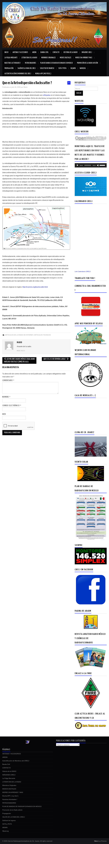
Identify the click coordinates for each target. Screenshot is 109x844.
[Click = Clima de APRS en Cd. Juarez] (91, 336)
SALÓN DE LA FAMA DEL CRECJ (27, 68)
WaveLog (83, 68)
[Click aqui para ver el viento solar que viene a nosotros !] (90, 473)
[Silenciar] (98, 165)
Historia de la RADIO (70, 52)
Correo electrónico (11, 406)
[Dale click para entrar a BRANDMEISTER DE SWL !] (91, 306)
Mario (25, 87)
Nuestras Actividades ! (12, 63)
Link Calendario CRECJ (83, 271)
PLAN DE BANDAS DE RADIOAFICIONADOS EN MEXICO (56, 63)
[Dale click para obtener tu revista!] (91, 657)
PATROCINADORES (30, 63)
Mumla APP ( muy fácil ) (43, 74)
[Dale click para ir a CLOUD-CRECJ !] (91, 186)
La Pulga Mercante (10, 58)
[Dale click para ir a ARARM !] (91, 622)
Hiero (96, 841)
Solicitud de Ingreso (47, 68)
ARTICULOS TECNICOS (42, 335)
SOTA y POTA (62, 68)
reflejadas (46, 95)
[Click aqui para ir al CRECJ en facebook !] (91, 589)
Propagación (8, 68)
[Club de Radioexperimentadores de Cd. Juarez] (54, 25)
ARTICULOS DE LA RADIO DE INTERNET (19, 335)
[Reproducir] (77, 165)
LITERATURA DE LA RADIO (29, 58)
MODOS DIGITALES (65, 58)
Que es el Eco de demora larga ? (55, 359)
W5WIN (73, 68)
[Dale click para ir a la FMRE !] (91, 693)
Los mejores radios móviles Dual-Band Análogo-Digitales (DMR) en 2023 (19, 360)
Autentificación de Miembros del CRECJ (17, 74)
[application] (91, 165)
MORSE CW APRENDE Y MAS (83, 58)
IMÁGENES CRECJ (87, 52)
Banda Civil (44, 52)
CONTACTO (56, 52)
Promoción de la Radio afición (87, 63)
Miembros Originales (48, 58)
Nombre (6, 397)
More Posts (21, 351)
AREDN (34, 52)
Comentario (8, 380)
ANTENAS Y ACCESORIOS (20, 52)
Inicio (6, 52)
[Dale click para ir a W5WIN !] (91, 374)
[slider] (103, 165)
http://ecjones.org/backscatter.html (35, 287)
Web (4, 414)
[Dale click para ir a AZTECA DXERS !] (91, 725)
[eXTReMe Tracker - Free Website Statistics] (27, 742)
